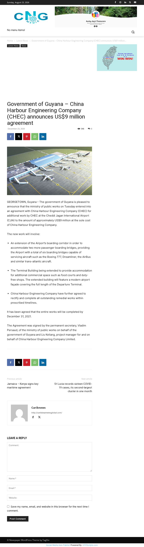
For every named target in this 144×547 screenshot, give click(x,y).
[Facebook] (115, 3)
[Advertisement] (49, 74)
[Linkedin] (125, 3)
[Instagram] (120, 3)
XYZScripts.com (90, 545)
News (24, 45)
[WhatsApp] (34, 136)
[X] (130, 3)
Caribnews (38, 407)
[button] (133, 32)
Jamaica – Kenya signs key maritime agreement (22, 385)
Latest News (22, 40)
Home (10, 40)
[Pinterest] (26, 136)
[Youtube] (135, 3)
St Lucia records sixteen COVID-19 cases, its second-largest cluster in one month (73, 387)
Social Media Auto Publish (58, 545)
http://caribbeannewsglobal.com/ (46, 412)
